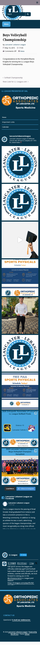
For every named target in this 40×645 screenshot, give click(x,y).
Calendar (5, 127)
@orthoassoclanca (15, 578)
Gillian (27, 634)
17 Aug (31, 563)
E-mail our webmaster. (21, 620)
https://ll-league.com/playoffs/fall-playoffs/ (21, 584)
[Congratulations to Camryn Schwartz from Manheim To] (20, 315)
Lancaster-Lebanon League (15, 45)
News (22, 51)
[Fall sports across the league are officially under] (20, 164)
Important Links (8, 122)
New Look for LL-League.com (15, 82)
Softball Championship (13, 78)
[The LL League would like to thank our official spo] (20, 391)
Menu (6, 24)
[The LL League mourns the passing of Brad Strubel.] (20, 202)
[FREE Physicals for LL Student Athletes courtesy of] (20, 277)
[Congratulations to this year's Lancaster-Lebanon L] (20, 240)
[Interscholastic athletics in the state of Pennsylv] (20, 353)
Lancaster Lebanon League (18, 503)
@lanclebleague (22, 563)
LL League (12, 563)
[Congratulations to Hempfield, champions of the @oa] (20, 466)
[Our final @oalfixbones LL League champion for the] (20, 428)
